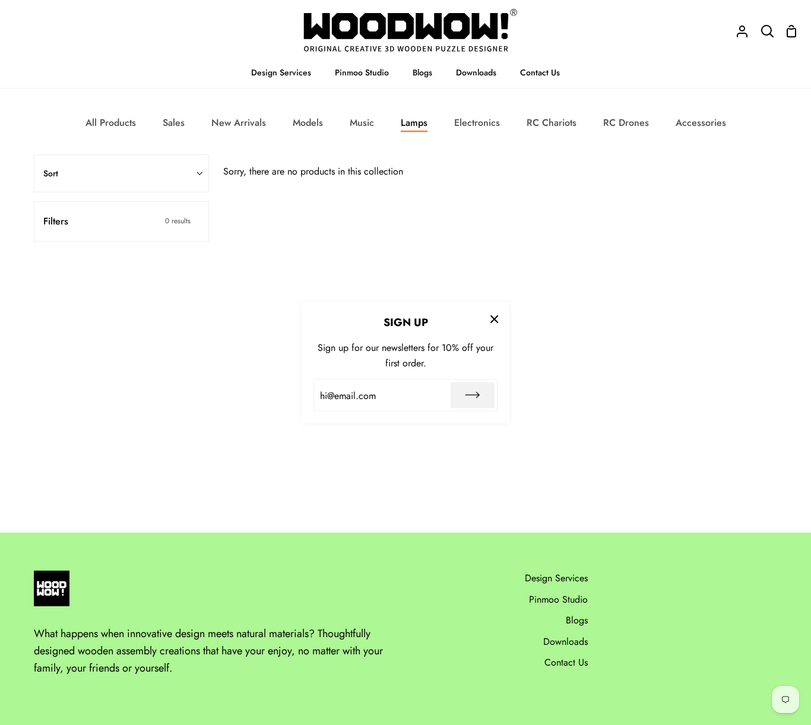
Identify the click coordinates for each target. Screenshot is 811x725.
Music (362, 122)
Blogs (577, 620)
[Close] (494, 318)
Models (308, 122)
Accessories (701, 122)
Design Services (556, 578)
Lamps (414, 122)
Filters (117, 221)
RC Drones (626, 122)
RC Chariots (551, 122)
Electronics (477, 122)
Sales (174, 122)
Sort (50, 173)
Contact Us (566, 662)
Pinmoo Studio (558, 599)
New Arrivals (238, 122)
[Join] (473, 395)
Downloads (565, 641)
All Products (110, 122)
